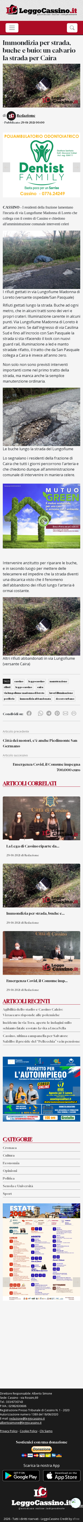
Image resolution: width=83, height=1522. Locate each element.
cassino (18, 681)
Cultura (9, 1155)
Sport (7, 1193)
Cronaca (10, 1148)
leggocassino (36, 681)
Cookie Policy (28, 1431)
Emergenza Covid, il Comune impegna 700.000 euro (46, 767)
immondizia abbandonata (35, 698)
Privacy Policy (9, 1431)
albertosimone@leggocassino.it (21, 1423)
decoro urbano (65, 698)
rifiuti (7, 687)
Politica (9, 1178)
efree (76, 1519)
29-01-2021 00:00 (32, 122)
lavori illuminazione (61, 692)
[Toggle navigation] (12, 27)
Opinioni (10, 1171)
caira (40, 687)
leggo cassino (23, 687)
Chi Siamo (46, 1431)
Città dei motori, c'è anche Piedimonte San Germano (40, 743)
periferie (9, 698)
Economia (11, 1163)
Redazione (26, 115)
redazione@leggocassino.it (27, 1419)
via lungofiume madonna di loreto (24, 692)
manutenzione (58, 681)
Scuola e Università (18, 1186)
